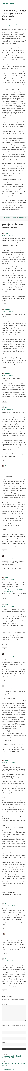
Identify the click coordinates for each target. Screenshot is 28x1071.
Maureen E (8, 309)
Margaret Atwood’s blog (12, 31)
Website (4, 1042)
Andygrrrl (7, 686)
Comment (5, 1004)
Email (4, 1036)
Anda (6, 604)
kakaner (14, 217)
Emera (6, 233)
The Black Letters (8, 3)
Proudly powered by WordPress (8, 1069)
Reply (4, 303)
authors (11, 219)
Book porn (20, 217)
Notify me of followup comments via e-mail (13, 1026)
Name (4, 1030)
